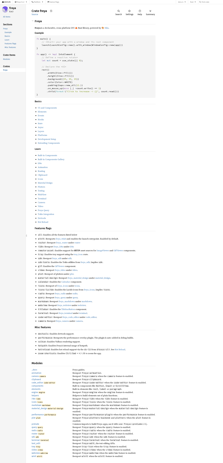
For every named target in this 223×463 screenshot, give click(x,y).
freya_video (60, 270)
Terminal (42, 198)
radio (74, 293)
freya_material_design (78, 277)
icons (77, 285)
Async (40, 127)
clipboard (36, 379)
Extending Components (49, 143)
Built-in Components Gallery (51, 159)
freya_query (60, 297)
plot (72, 273)
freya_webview (64, 305)
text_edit (36, 443)
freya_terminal (65, 313)
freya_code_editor (70, 317)
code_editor (91, 317)
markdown (87, 301)
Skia (107, 27)
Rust (192, 2)
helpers (35, 395)
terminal (83, 313)
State (40, 123)
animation (36, 373)
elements (36, 389)
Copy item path (51, 11)
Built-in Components (47, 155)
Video (40, 206)
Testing (41, 190)
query (75, 297)
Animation (43, 167)
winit (34, 456)
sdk (69, 258)
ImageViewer (103, 250)
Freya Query (43, 210)
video (74, 270)
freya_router (62, 242)
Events (41, 115)
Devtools (42, 218)
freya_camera (62, 321)
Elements (42, 111)
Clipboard (42, 174)
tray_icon (78, 254)
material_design (102, 277)
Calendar (65, 281)
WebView (42, 194)
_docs (34, 370)
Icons (40, 178)
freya (12, 8)
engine (35, 392)
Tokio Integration (46, 214)
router (77, 242)
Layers (41, 131)
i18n (40, 163)
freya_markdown (67, 301)
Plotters (41, 186)
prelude (35, 424)
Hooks (41, 119)
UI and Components (47, 107)
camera (79, 321)
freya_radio (60, 293)
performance (38, 414)
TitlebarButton (68, 309)
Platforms (42, 135)
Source (35, 14)
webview (82, 305)
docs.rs (180, 2)
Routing (41, 171)
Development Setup (47, 139)
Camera (41, 202)
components (37, 386)
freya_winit (61, 238)
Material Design (45, 182)
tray (33, 446)
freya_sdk (56, 258)
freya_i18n (58, 246)
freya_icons (62, 285)
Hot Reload (43, 222)
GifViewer (118, 250)
